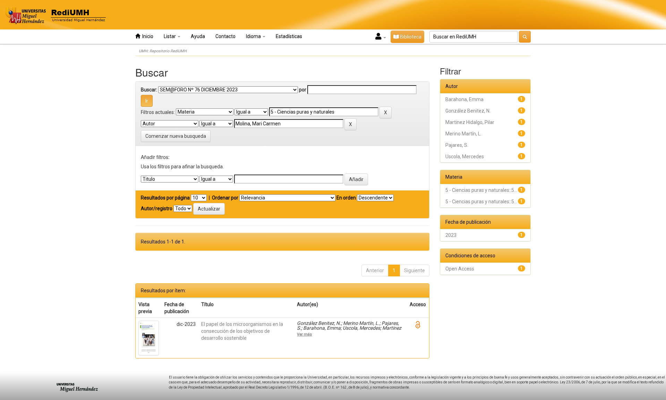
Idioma (254, 36)
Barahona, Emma (464, 99)
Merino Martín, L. (463, 133)
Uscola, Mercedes (464, 156)
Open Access (459, 269)
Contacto (225, 36)
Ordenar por (225, 198)
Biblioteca (410, 36)
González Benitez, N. (467, 111)
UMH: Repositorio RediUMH (163, 51)
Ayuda (198, 36)
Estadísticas (289, 36)
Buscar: (149, 89)
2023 (450, 235)
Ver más (304, 334)
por (302, 89)
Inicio (146, 36)
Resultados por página (165, 198)
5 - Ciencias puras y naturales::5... (481, 190)
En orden (346, 198)
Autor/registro (156, 208)
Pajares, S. (456, 145)
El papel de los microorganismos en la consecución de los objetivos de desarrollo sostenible (242, 331)
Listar (170, 36)
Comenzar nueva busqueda (175, 136)
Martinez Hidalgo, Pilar (469, 122)
